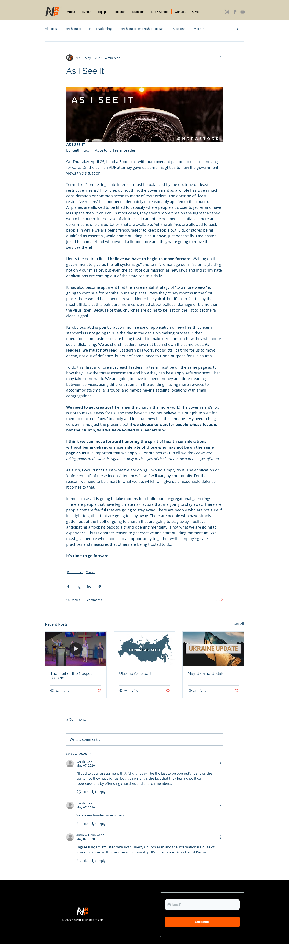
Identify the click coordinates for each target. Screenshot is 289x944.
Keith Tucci (73, 29)
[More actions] (220, 57)
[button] (239, 28)
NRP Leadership (100, 29)
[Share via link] (99, 587)
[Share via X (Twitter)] (79, 587)
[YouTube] (242, 12)
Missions (179, 29)
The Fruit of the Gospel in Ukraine (73, 675)
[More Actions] (220, 763)
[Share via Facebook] (68, 587)
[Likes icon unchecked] (79, 791)
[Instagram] (227, 12)
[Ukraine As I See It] (144, 649)
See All (239, 624)
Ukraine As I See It (135, 673)
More (197, 29)
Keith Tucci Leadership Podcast (142, 29)
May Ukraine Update (206, 673)
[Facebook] (234, 12)
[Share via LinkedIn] (89, 587)
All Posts (51, 29)
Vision (90, 572)
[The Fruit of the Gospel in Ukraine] (75, 649)
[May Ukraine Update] (213, 649)
